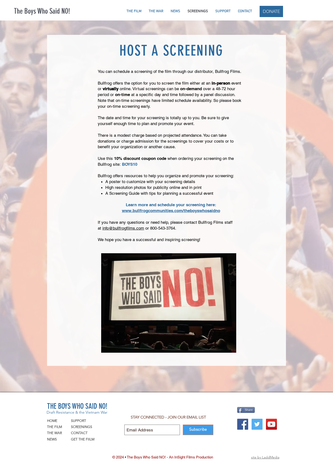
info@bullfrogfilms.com (123, 228)
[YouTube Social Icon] (271, 424)
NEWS (52, 439)
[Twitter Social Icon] (257, 424)
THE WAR (54, 433)
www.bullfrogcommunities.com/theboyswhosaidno (171, 210)
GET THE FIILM (82, 439)
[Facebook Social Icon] (242, 424)
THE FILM (54, 427)
